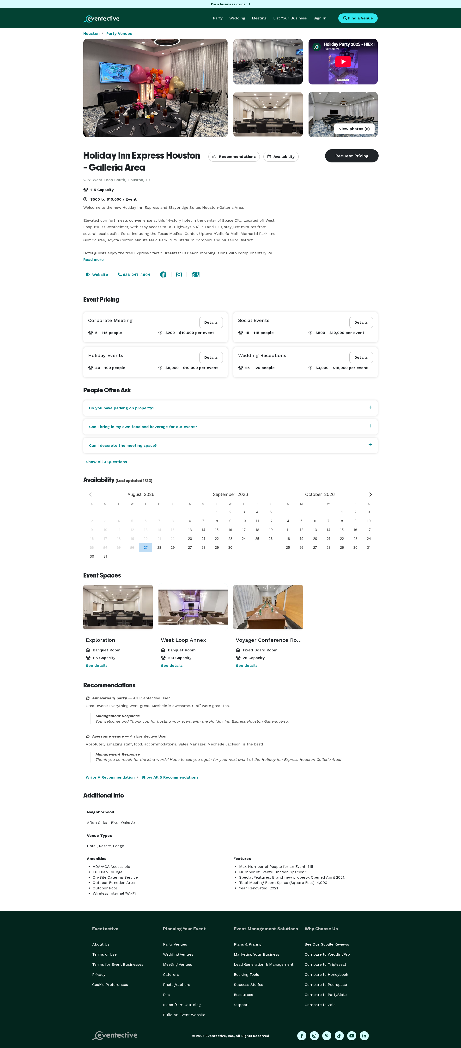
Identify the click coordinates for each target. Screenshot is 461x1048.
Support (241, 1004)
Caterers (171, 974)
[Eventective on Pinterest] (326, 1035)
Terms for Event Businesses (117, 964)
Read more (93, 259)
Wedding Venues (178, 954)
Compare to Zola (320, 1004)
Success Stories (248, 984)
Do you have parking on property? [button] (121, 408)
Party (218, 18)
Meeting (259, 18)
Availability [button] (283, 156)
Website (99, 274)
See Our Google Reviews (327, 944)
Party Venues (119, 33)
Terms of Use (104, 954)
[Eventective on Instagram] (314, 1035)
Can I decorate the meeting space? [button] (123, 445)
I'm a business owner (229, 4)
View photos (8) (354, 128)
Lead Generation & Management (263, 964)
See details (97, 665)
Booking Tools (246, 974)
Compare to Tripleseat (325, 964)
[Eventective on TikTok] (339, 1035)
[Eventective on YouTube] (351, 1035)
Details (211, 322)
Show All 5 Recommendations (170, 777)
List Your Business (290, 18)
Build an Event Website (184, 1014)
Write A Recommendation (110, 777)
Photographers (176, 984)
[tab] (230, 408)
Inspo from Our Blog (182, 1004)
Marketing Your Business (256, 954)
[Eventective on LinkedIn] (364, 1035)
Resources (243, 994)
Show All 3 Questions (106, 461)
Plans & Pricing (247, 944)
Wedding (237, 18)
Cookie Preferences (110, 984)
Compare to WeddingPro (327, 954)
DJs (166, 994)
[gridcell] (145, 547)
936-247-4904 (136, 274)
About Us (100, 944)
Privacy (98, 974)
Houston (91, 33)
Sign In (320, 18)
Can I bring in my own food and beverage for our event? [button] (143, 426)
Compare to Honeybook (326, 974)
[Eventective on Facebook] (301, 1035)
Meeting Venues (177, 964)
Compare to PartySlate (326, 994)
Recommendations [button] (237, 156)
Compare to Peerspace (326, 984)
